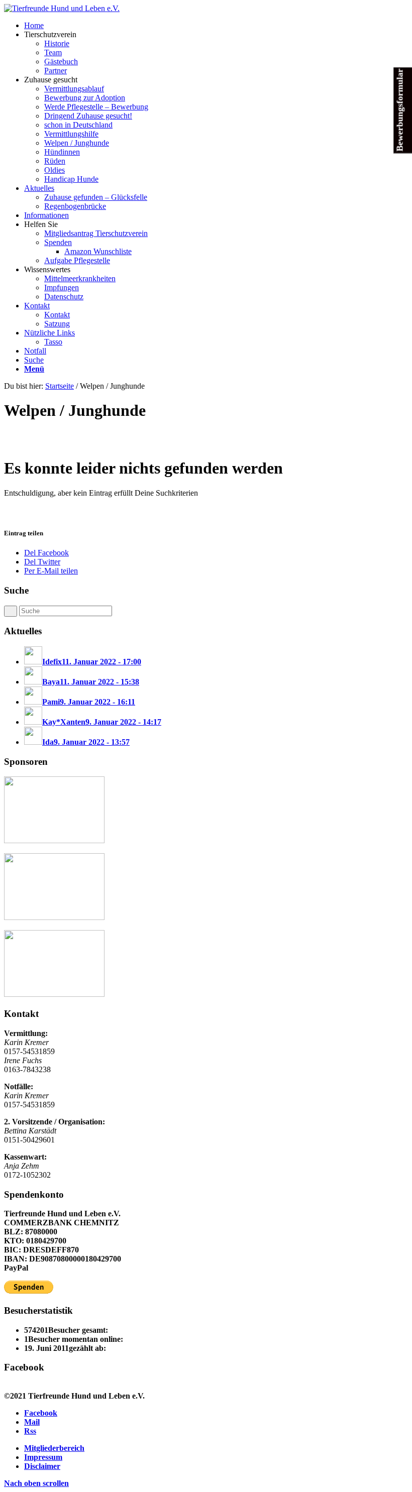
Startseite (59, 386)
